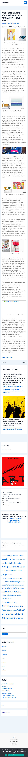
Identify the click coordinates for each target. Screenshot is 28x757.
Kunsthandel (12, 388)
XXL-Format (7, 618)
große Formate (13, 567)
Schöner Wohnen (6, 690)
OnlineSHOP (5, 646)
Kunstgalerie (11, 585)
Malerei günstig (7, 595)
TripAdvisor (4, 654)
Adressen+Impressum (7, 693)
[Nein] (26, 752)
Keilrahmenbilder (8, 578)
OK (6, 754)
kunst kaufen (12, 588)
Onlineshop (6, 606)
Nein (10, 754)
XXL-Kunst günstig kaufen (8, 683)
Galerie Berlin (12, 428)
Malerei (21, 592)
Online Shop (14, 744)
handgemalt (6, 570)
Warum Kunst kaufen (7, 688)
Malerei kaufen (16, 595)
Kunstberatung (13, 582)
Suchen (3, 628)
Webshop (5, 610)
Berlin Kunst (6, 428)
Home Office (16, 570)
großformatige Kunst (18, 386)
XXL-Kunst (18, 618)
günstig (22, 567)
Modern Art (18, 388)
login (3, 705)
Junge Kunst (6, 388)
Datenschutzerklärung (8, 695)
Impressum (14, 743)
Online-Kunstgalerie (15, 389)
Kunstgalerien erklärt (20, 585)
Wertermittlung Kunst (13, 610)
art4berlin (5, 3)
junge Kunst (7, 574)
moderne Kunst (6, 389)
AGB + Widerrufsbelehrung (9, 697)
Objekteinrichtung (9, 602)
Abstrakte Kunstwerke (8, 386)
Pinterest (4, 662)
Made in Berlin (12, 591)
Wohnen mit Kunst (13, 390)
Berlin (17, 555)
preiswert (13, 606)
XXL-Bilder (19, 390)
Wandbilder (5, 390)
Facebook (4, 650)
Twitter (3, 658)
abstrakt (5, 556)
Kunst (17, 578)
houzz (3, 666)
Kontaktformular (15, 518)
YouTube (4, 670)
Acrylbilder (12, 556)
